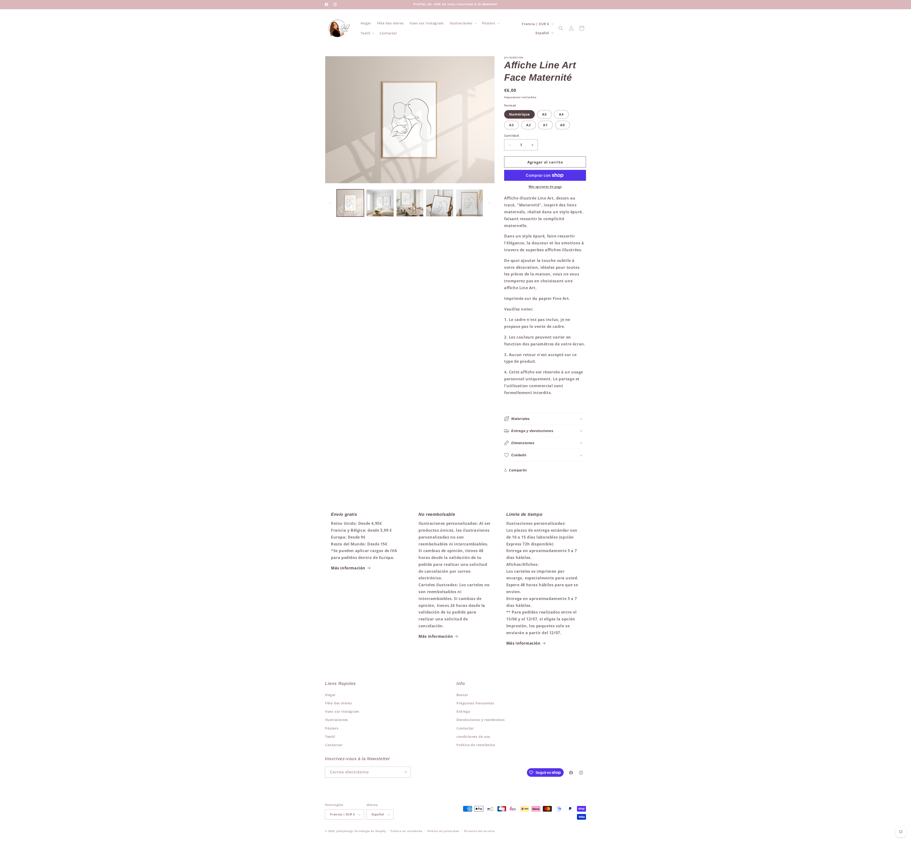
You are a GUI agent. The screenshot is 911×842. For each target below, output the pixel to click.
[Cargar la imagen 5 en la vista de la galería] (469, 203)
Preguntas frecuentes (475, 703)
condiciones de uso (473, 736)
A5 (544, 114)
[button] (463, 23)
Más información (348, 568)
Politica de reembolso (475, 745)
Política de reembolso (406, 831)
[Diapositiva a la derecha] (489, 203)
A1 (545, 125)
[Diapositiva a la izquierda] (330, 203)
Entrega (463, 711)
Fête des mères (338, 703)
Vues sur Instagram (342, 711)
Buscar (462, 695)
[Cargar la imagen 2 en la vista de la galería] (380, 203)
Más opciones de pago (545, 187)
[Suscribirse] (405, 772)
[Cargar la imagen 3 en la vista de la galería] (409, 203)
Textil (330, 736)
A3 (511, 125)
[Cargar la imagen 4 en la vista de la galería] (439, 203)
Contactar (333, 745)
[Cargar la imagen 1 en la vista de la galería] (350, 203)
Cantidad (511, 135)
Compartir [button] (518, 470)
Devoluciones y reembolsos (480, 719)
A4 (561, 114)
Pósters (331, 728)
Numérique (519, 114)
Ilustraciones (336, 719)
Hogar (330, 695)
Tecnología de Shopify (370, 831)
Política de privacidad (443, 831)
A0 (562, 125)
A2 (528, 125)
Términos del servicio (479, 831)
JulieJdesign (344, 831)
